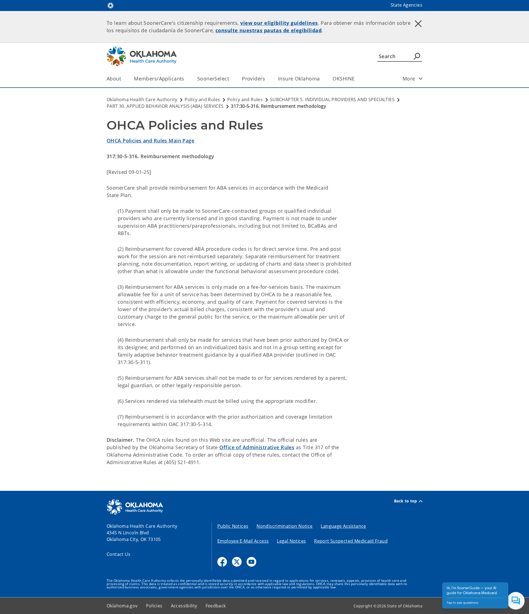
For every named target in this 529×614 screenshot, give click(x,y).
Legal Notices (291, 541)
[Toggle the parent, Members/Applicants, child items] (186, 78)
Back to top (405, 501)
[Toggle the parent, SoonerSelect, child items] (231, 78)
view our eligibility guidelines (279, 23)
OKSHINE (344, 78)
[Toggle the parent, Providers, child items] (267, 78)
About (114, 78)
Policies (154, 606)
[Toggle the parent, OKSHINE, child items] (356, 78)
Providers (253, 78)
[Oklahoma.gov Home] (110, 5)
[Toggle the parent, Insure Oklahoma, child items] (321, 78)
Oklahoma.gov (122, 606)
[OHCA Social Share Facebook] (222, 562)
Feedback (216, 606)
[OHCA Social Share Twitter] (237, 562)
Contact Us (119, 554)
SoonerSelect (213, 78)
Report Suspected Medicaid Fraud (351, 541)
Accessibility (184, 606)
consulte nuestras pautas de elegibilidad (268, 30)
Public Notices (232, 526)
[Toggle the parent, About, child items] (123, 78)
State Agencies (406, 5)
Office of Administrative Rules (256, 447)
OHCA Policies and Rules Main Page (150, 140)
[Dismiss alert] (418, 23)
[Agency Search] (416, 56)
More (409, 78)
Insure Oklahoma (299, 78)
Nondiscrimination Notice (284, 526)
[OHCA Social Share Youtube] (251, 562)
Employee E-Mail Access (243, 541)
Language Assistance (343, 526)
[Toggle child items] (420, 78)
